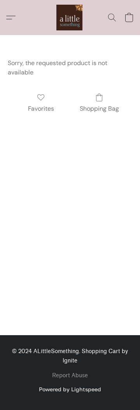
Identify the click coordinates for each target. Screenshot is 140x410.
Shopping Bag (99, 108)
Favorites (41, 108)
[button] (70, 17)
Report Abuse (70, 375)
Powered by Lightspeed (70, 389)
